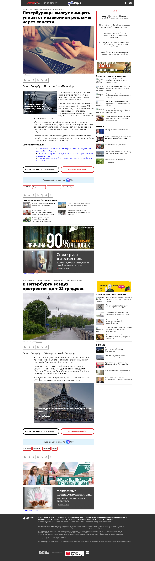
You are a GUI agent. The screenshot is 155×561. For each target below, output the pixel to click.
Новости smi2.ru (30, 274)
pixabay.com (27, 75)
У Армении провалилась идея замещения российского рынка (116, 145)
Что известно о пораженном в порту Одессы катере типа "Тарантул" (118, 152)
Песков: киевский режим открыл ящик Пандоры (116, 130)
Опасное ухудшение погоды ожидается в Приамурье (115, 356)
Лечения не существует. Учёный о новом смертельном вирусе (118, 306)
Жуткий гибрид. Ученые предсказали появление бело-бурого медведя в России (119, 299)
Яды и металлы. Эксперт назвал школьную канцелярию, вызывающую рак (117, 321)
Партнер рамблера (57, 552)
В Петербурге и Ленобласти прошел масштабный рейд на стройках (114, 26)
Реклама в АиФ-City (106, 519)
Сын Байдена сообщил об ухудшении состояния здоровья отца (118, 378)
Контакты (41, 519)
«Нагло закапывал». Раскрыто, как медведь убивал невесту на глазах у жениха (118, 88)
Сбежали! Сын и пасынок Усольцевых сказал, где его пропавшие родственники (119, 329)
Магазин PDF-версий (75, 517)
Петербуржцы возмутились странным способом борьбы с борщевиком (116, 161)
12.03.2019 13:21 (27, 9)
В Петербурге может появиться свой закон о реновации (43, 204)
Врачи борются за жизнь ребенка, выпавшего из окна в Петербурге (114, 53)
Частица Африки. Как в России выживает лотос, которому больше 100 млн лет (118, 103)
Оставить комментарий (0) (77, 431)
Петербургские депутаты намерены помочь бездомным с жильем (79, 212)
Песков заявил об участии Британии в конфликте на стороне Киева (118, 137)
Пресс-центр (61, 517)
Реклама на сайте (68, 519)
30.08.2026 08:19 (28, 280)
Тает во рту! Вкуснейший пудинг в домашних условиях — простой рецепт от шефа (118, 118)
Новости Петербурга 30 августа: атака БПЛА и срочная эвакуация (114, 17)
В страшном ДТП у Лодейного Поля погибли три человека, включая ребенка (114, 44)
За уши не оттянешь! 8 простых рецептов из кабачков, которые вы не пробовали (119, 336)
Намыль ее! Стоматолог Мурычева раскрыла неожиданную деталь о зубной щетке (118, 110)
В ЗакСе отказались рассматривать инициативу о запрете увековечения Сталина (43, 212)
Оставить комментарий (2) (77, 169)
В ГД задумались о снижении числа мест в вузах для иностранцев (117, 371)
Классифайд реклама (45, 522)
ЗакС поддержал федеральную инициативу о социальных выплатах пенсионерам (79, 205)
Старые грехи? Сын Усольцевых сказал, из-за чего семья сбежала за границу (118, 95)
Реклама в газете (53, 519)
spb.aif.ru (39, 342)
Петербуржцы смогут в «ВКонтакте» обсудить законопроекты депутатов (41, 219)
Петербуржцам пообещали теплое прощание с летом (64, 410)
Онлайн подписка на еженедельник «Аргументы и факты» (106, 517)
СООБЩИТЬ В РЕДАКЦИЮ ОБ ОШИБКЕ (98, 522)
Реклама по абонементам (87, 519)
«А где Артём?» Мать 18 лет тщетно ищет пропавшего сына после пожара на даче (118, 80)
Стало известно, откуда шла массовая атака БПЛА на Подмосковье (115, 349)
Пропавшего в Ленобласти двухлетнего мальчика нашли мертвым (114, 35)
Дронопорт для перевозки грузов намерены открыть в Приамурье (117, 363)
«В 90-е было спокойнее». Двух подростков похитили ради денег (118, 313)
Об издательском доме (46, 517)
